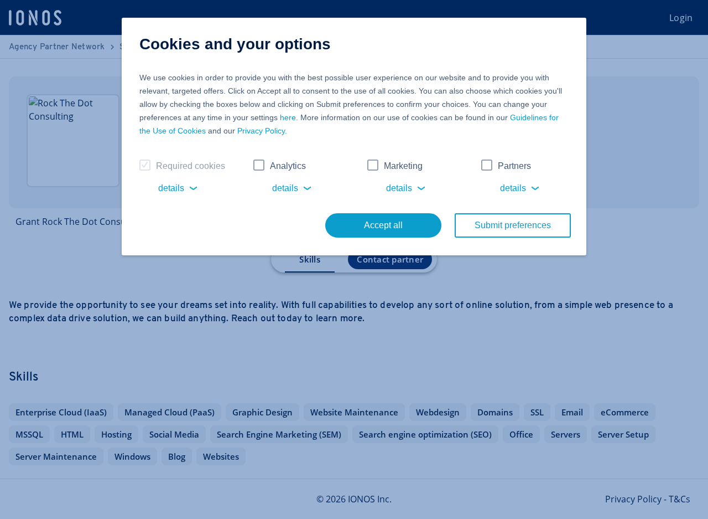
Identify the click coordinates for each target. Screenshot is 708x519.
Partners (514, 166)
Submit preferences (513, 225)
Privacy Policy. (262, 130)
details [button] (171, 188)
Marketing (403, 166)
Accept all (383, 225)
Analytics (288, 166)
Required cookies (190, 166)
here (288, 117)
